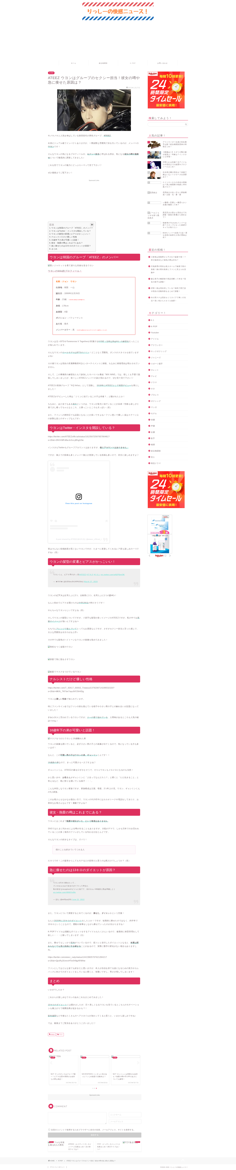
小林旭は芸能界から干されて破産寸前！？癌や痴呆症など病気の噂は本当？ (168, 258)
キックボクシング (159, 351)
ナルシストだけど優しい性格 (64, 237)
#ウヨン (97, 575)
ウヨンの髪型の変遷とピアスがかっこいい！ (71, 234)
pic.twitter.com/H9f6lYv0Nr (64, 892)
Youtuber (155, 333)
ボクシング (156, 401)
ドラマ (154, 382)
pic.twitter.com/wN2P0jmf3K (113, 575)
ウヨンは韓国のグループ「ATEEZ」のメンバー (72, 228)
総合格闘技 (103, 63)
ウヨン (61, 1034)
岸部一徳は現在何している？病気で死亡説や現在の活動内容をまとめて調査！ (168, 289)
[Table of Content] (92, 224)
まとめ (54, 249)
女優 (153, 432)
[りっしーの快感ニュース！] (118, 19)
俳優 (153, 420)
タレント (155, 370)
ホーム (73, 63)
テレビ (154, 376)
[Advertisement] (118, 41)
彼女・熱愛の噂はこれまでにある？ (67, 243)
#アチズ (90, 575)
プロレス (155, 395)
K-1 (152, 320)
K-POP (133, 63)
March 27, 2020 (91, 582)
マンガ (154, 407)
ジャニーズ (156, 357)
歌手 (153, 438)
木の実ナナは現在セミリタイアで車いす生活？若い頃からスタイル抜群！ (168, 299)
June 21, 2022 (78, 899)
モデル (154, 413)
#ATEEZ (82, 575)
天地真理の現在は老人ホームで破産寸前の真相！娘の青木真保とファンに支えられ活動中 (168, 269)
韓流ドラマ (156, 463)
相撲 (153, 445)
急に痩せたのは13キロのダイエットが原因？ (71, 246)
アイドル (155, 339)
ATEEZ (52, 1034)
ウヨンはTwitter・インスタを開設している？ (71, 231)
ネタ (153, 389)
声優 (153, 426)
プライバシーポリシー (57, 1167)
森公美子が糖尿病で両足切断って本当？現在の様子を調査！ (168, 280)
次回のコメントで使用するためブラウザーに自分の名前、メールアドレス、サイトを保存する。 (93, 1130)
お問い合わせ (162, 63)
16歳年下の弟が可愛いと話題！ (65, 240)
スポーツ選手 (157, 364)
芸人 (153, 457)
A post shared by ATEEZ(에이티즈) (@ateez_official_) (79, 539)
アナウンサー (157, 345)
